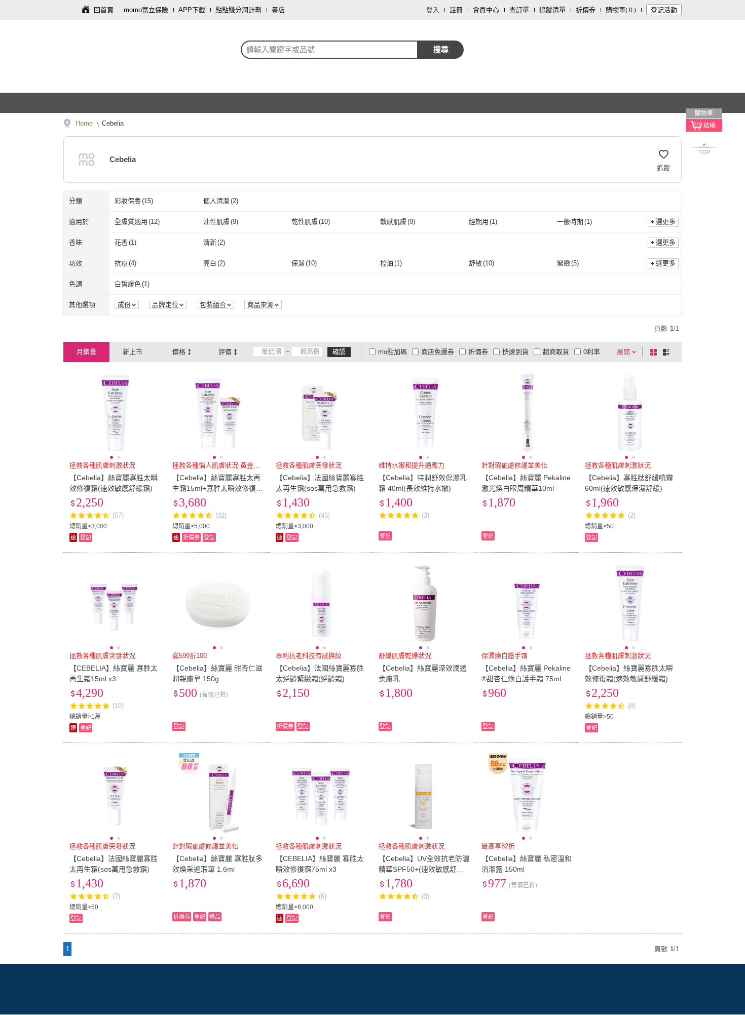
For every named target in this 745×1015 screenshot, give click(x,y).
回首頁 (104, 10)
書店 (278, 10)
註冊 (456, 10)
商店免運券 (437, 352)
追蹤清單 (552, 10)
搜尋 (441, 49)
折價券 (585, 10)
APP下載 (191, 10)
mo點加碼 (392, 352)
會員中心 (486, 10)
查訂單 (519, 10)
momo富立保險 (146, 10)
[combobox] (329, 49)
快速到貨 (515, 352)
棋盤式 (655, 352)
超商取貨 (556, 352)
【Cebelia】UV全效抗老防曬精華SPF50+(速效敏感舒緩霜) (424, 869)
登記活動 (664, 10)
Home (84, 123)
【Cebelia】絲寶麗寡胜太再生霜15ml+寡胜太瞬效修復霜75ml (217, 488)
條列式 (668, 352)
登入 (432, 10)
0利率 (591, 352)
